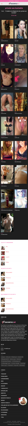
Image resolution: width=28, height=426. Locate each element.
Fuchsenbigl (4, 383)
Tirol (2, 417)
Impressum (22, 422)
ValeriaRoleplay (18, 161)
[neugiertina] (21, 198)
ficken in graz (4, 365)
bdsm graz (8, 356)
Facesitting (22, 363)
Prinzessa (17, 186)
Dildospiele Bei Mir (5, 359)
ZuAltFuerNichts (4, 40)
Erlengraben (4, 410)
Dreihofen (3, 414)
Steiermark (4, 412)
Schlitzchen (3, 113)
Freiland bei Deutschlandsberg (9, 405)
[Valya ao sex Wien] (21, 102)
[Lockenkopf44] (21, 53)
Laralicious (17, 137)
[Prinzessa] (21, 174)
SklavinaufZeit (4, 89)
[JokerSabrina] (7, 174)
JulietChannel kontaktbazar (7, 210)
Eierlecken (19, 359)
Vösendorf (4, 395)
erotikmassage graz (16, 361)
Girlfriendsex (21, 365)
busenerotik (20, 356)
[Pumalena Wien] (7, 223)
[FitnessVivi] (21, 77)
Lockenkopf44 (18, 64)
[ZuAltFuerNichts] (7, 29)
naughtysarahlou (4, 137)
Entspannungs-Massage (6, 361)
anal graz (3, 356)
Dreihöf (3, 386)
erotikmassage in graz (5, 363)
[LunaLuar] (7, 53)
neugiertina (17, 210)
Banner (19, 421)
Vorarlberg (4, 376)
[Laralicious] (21, 126)
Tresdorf (3, 374)
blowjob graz (14, 356)
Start (2, 11)
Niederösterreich (6, 398)
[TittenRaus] (7, 150)
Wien (2, 381)
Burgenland (4, 390)
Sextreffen (11, 0)
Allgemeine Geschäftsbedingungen (11, 422)
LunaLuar (3, 64)
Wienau (3, 400)
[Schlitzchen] (7, 102)
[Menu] (2, 3)
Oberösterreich (5, 402)
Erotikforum (7, 348)
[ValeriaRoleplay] (21, 150)
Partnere (14, 421)
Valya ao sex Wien (18, 113)
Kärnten (3, 393)
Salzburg (3, 407)
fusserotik (16, 365)
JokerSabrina (3, 186)
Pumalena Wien (4, 234)
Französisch (10, 365)
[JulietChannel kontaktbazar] (7, 198)
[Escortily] (14, 4)
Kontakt (9, 421)
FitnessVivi (17, 89)
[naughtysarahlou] (7, 126)
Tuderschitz (4, 388)
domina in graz (13, 359)
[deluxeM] (21, 29)
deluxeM (16, 40)
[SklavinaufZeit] (7, 77)
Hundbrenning (5, 378)
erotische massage (15, 363)
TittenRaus (3, 161)
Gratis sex (17, 0)
